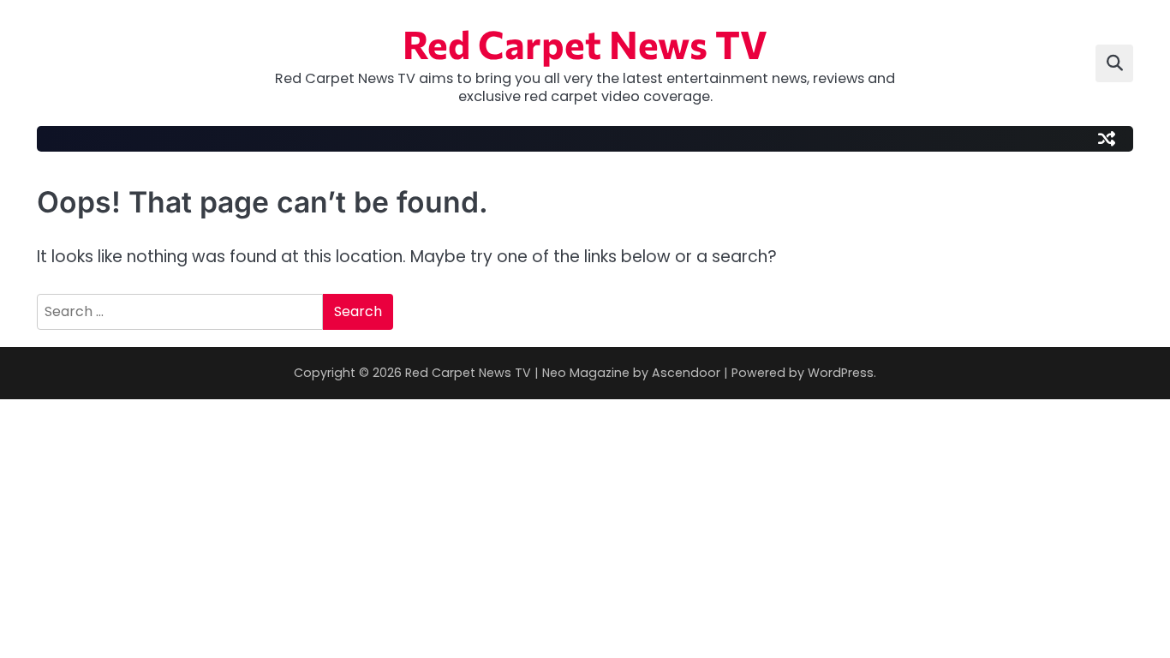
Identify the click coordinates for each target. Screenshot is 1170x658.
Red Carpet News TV (585, 43)
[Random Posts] (1106, 139)
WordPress (841, 372)
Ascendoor (686, 372)
